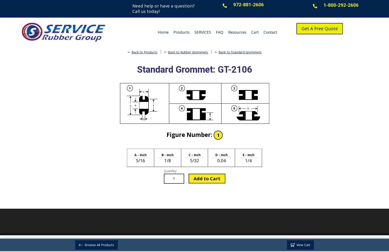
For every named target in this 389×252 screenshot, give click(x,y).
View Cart (303, 245)
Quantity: (170, 171)
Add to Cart (207, 179)
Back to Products (144, 52)
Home (163, 32)
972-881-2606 (248, 4)
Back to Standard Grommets (240, 52)
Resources (237, 32)
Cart (255, 32)
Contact (270, 32)
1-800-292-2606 (341, 5)
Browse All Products (99, 245)
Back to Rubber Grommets (188, 52)
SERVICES (202, 32)
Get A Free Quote (319, 28)
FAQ (219, 32)
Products (182, 32)
